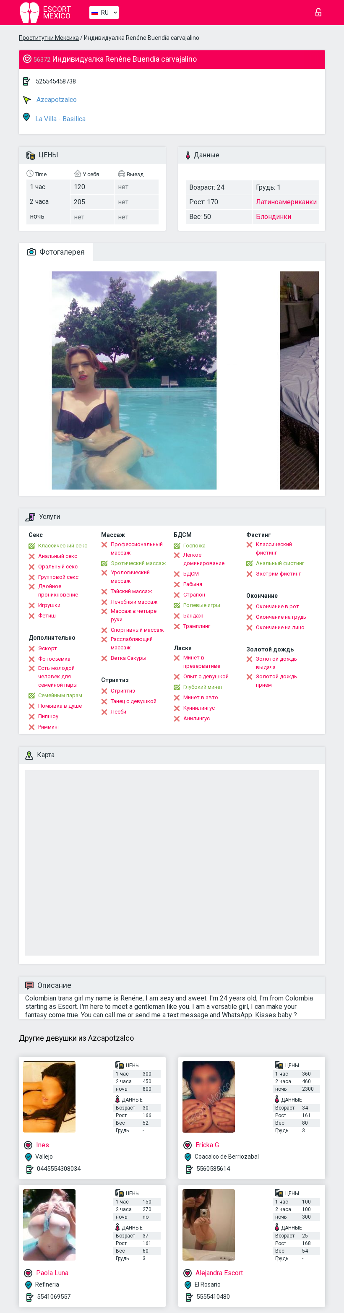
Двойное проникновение (58, 590)
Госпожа (194, 545)
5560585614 (213, 1168)
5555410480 (213, 1296)
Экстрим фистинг (278, 574)
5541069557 (53, 1296)
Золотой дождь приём (276, 680)
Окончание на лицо (280, 627)
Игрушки (49, 605)
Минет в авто (200, 697)
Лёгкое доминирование (203, 559)
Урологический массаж (130, 576)
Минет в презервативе (201, 661)
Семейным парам (60, 695)
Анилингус (196, 718)
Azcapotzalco (56, 100)
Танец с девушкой (133, 701)
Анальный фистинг (280, 563)
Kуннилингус (199, 708)
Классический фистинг (274, 548)
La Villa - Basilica (60, 119)
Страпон (194, 594)
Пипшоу (48, 716)
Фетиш (47, 615)
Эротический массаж (138, 563)
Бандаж (193, 615)
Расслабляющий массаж (132, 643)
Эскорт (47, 648)
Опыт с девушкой (206, 676)
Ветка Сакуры (128, 658)
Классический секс (62, 545)
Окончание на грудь (281, 617)
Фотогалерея (61, 251)
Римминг (49, 727)
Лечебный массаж (134, 602)
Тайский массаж (131, 591)
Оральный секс (58, 566)
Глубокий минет (203, 687)
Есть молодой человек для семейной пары (58, 676)
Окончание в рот (277, 606)
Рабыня (192, 584)
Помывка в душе (60, 706)
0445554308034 (59, 1168)
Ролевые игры (201, 605)
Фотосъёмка (54, 659)
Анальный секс (57, 556)
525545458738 (56, 81)
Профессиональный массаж (137, 548)
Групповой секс (58, 577)
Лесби (118, 712)
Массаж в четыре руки (133, 615)
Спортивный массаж (137, 630)
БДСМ (191, 574)
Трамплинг (196, 626)
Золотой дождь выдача (276, 663)
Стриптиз (123, 691)
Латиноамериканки (286, 202)
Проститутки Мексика (49, 37)
